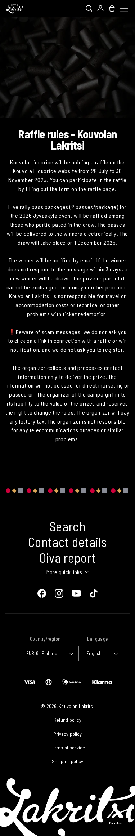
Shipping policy (67, 761)
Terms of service (67, 747)
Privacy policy (67, 734)
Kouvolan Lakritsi (76, 706)
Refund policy (68, 720)
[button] (89, 8)
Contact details (67, 542)
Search (67, 526)
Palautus (115, 823)
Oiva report (67, 557)
